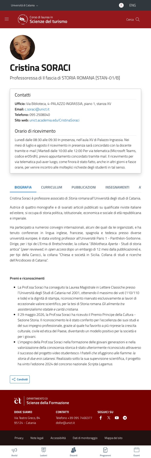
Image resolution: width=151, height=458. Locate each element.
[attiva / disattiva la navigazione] (6, 19)
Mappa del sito (113, 438)
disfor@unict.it (65, 422)
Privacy (19, 438)
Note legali (36, 438)
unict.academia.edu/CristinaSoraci (54, 120)
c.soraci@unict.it (37, 109)
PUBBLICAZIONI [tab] (84, 187)
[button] (37, 5)
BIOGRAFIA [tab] (23, 187)
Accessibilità (58, 438)
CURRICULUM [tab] (51, 187)
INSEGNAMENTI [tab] (117, 187)
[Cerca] (137, 19)
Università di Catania (23, 5)
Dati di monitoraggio (85, 438)
